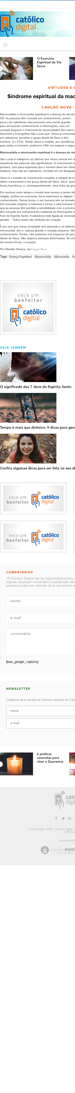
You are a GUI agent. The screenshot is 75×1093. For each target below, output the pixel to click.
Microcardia (61, 256)
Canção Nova (38, 249)
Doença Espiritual (20, 256)
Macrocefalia (43, 256)
